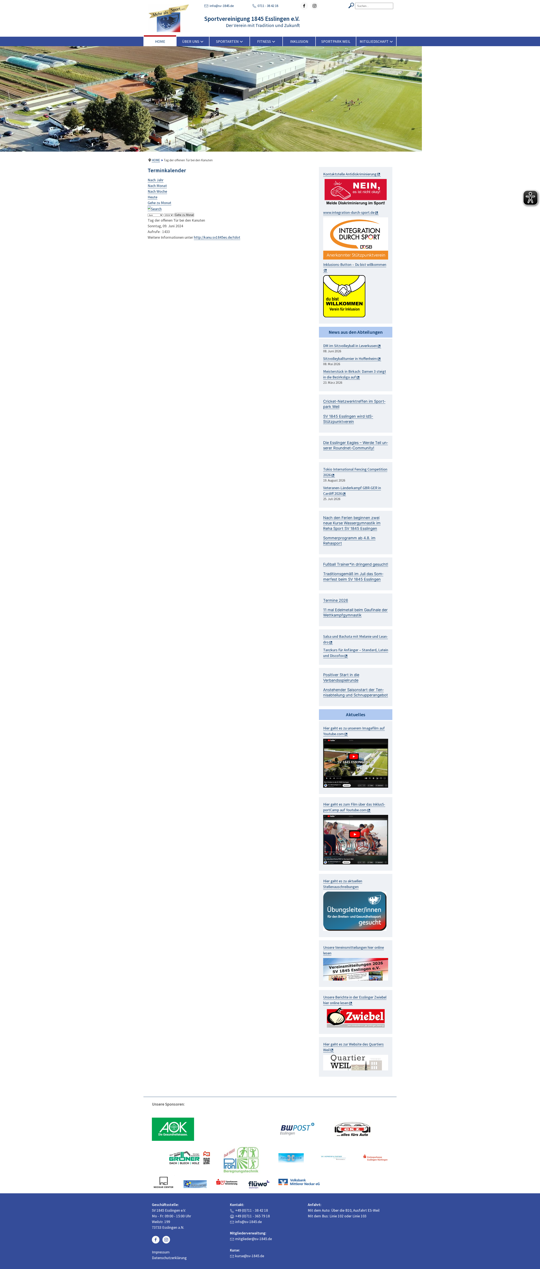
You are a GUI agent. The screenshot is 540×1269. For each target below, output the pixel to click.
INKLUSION (299, 41)
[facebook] (304, 6)
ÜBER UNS (190, 41)
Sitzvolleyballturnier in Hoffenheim (350, 358)
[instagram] (314, 6)
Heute (152, 197)
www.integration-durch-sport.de (348, 212)
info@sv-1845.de (221, 5)
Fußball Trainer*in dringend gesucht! (355, 564)
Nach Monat (157, 185)
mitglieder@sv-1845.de (253, 1238)
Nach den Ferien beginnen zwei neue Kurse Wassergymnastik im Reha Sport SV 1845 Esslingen (352, 522)
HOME (160, 41)
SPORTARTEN (227, 41)
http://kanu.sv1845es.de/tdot (217, 237)
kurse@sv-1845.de (249, 1255)
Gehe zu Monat (159, 202)
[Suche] (155, 208)
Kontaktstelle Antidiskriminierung (350, 174)
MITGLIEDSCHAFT (374, 41)
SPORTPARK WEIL (335, 41)
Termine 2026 (335, 600)
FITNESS (264, 41)
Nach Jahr (155, 180)
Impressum (161, 1252)
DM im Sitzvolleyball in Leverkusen (350, 345)
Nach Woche (157, 191)
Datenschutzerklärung (169, 1257)
